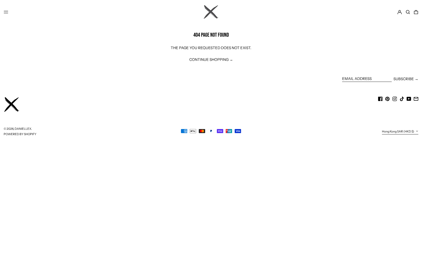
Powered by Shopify (20, 134)
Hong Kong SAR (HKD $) (398, 131)
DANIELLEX (23, 129)
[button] (408, 12)
